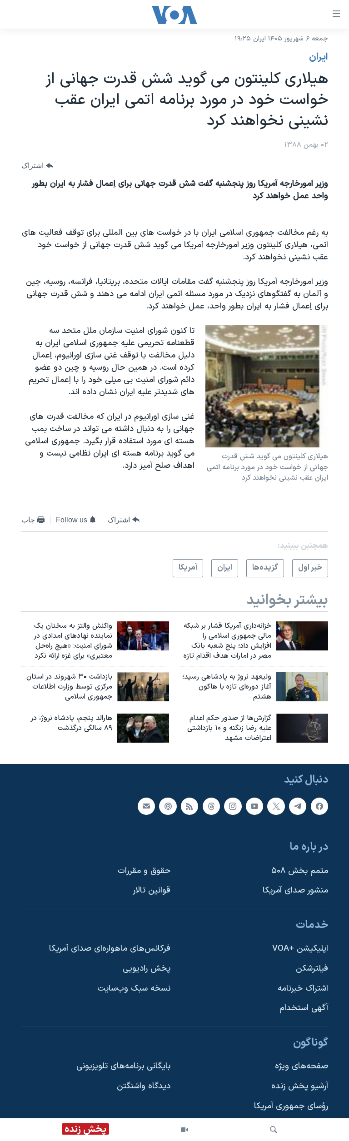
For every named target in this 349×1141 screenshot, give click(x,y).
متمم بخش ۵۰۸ (299, 871)
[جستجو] (273, 1129)
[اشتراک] (146, 806)
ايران (318, 57)
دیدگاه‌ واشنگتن (143, 1087)
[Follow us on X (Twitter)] (275, 806)
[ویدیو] (184, 1129)
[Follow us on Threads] (211, 806)
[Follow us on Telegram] (297, 806)
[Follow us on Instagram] (232, 806)
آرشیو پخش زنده (299, 1087)
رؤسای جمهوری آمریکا (291, 1106)
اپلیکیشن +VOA (300, 949)
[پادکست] (167, 806)
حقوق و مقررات (144, 871)
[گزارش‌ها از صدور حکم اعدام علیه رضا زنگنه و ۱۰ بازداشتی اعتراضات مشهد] (302, 728)
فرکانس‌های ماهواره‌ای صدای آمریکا (109, 949)
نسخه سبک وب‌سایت (133, 988)
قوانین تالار (151, 891)
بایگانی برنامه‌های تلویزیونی (123, 1067)
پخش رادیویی (146, 968)
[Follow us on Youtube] (254, 806)
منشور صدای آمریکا (295, 891)
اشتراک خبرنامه (303, 988)
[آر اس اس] (189, 806)
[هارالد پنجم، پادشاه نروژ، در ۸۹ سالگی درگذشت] (143, 728)
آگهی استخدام (303, 1008)
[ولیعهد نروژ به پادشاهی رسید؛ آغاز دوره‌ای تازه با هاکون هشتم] (302, 686)
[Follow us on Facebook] (319, 806)
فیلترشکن (312, 968)
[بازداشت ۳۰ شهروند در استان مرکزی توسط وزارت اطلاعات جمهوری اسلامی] (143, 686)
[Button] (37, 166)
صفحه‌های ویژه (301, 1067)
